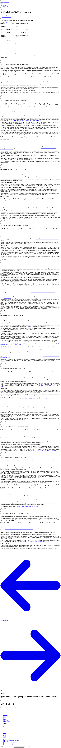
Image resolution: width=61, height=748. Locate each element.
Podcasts (4, 734)
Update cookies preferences (19, 746)
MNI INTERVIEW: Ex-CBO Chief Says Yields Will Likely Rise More (26, 78)
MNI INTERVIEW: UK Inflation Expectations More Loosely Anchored (19, 529)
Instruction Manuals (6, 721)
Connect (2, 6)
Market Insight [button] (3, 5)
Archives (4, 717)
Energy (4, 724)
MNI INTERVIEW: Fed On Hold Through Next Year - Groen (26, 506)
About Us (5, 6)
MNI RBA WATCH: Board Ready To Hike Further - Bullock (43, 292)
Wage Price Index (7, 298)
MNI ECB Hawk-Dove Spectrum (8, 743)
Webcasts (4, 736)
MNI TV (4, 735)
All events (4, 737)
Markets (4, 726)
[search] (1, 3)
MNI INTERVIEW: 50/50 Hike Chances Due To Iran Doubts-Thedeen (42, 450)
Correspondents (5, 719)
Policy (4, 725)
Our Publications (6, 720)
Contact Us (9, 6)
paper (30, 326)
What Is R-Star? (5, 741)
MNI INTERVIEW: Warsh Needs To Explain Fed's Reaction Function (27, 120)
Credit (4, 727)
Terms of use (5, 714)
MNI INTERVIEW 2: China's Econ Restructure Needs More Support (38, 398)
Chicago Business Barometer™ (8, 744)
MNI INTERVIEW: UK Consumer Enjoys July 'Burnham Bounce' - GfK (35, 541)
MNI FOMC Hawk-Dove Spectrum (9, 742)
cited (7, 205)
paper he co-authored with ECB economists (9, 526)
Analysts (4, 718)
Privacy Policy (5, 715)
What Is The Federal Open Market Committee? (11, 740)
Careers (13, 6)
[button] (30, 2)
